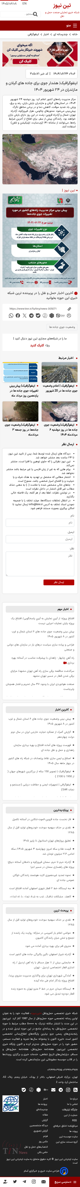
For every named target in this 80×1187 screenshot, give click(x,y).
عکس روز (43, 1141)
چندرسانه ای (60, 34)
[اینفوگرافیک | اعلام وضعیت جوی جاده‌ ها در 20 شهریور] (60, 372)
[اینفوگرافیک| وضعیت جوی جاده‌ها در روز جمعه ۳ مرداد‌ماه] (20, 411)
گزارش (45, 1120)
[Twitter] (15, 1182)
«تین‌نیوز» (36, 1013)
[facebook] (18, 315)
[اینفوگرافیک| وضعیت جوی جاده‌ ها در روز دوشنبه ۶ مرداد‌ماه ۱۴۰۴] (60, 411)
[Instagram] (34, 1182)
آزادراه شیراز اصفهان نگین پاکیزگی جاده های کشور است (40, 954)
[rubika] (51, 315)
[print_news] (69, 315)
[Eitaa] (46, 1089)
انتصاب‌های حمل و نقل (36, 1147)
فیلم (45, 1136)
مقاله (45, 1115)
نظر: (72, 548)
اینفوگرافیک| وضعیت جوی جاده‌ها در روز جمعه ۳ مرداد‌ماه (21, 430)
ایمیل (71, 532)
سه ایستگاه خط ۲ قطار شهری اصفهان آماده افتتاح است (40, 888)
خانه (75, 34)
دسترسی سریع (63, 1182)
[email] (53, 1089)
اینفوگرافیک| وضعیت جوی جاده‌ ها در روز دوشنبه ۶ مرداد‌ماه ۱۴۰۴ (61, 430)
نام (72, 516)
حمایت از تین (71, 1115)
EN (24, 3)
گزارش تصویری (41, 1131)
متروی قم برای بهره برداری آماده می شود (48, 946)
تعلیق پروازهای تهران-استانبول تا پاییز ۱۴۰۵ (47, 841)
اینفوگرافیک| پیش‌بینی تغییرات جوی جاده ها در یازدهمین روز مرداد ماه (23, 391)
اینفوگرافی (33, 34)
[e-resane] (10, 1103)
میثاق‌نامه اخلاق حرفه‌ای (65, 1126)
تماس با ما (72, 1104)
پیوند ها (73, 1131)
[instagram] (68, 1089)
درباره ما (74, 1099)
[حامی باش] (5, 1182)
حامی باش (43, 1152)
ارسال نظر (59, 582)
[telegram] (31, 315)
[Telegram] (24, 1182)
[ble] (38, 315)
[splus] (31, 1089)
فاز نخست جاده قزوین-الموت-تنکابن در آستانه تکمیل (41, 819)
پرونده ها (43, 1104)
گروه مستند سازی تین (67, 1142)
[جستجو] (35, 14)
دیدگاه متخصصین (39, 1125)
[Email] (43, 1182)
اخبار (46, 34)
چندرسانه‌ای (42, 1109)
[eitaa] (60, 315)
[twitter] (24, 315)
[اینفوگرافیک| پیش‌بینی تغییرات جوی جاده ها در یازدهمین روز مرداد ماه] (20, 372)
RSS (75, 1120)
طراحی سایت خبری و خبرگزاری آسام (42, 1171)
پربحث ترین (61, 910)
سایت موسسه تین (68, 1137)
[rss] (75, 1089)
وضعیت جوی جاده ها (62, 327)
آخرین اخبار (62, 710)
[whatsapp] (11, 315)
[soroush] (45, 315)
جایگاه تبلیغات (70, 1110)
